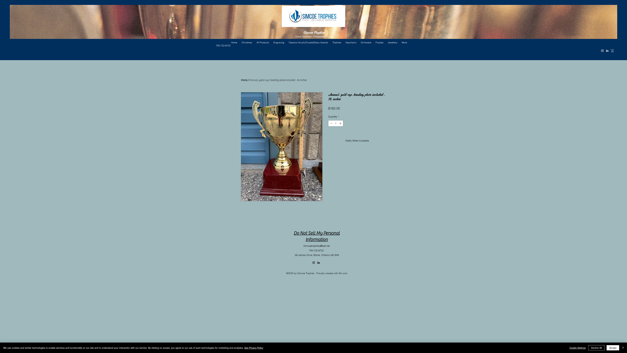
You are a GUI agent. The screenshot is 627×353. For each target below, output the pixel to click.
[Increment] (340, 123)
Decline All (596, 347)
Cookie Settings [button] (578, 347)
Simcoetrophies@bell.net (316, 245)
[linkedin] (607, 50)
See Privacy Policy (253, 347)
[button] (612, 50)
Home (244, 80)
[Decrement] (331, 123)
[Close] (623, 347)
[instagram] (602, 50)
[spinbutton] (335, 123)
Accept (612, 347)
